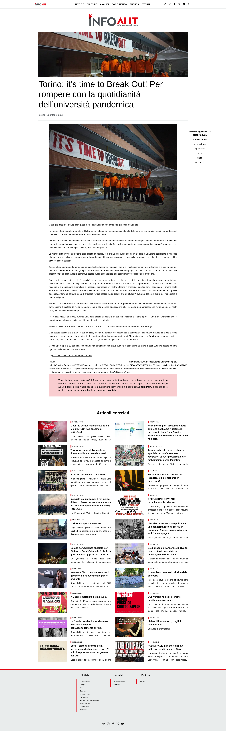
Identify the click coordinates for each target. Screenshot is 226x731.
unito (199, 158)
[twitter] (179, 4)
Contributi (154, 520)
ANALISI (104, 4)
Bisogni (82, 685)
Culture (142, 681)
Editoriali (117, 685)
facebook (87, 390)
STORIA (146, 4)
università (199, 162)
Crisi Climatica (84, 706)
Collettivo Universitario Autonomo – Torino (72, 355)
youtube (112, 390)
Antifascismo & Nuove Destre (89, 700)
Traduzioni (83, 710)
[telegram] (165, 4)
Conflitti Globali (85, 681)
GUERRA (134, 4)
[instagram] (169, 4)
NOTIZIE (79, 4)
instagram (99, 390)
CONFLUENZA (119, 4)
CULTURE (92, 4)
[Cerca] (188, 4)
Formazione (201, 139)
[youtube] (184, 4)
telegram (146, 387)
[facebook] (174, 4)
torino (199, 153)
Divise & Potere (78, 422)
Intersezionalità (85, 703)
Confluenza (154, 422)
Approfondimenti (119, 681)
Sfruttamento (78, 520)
